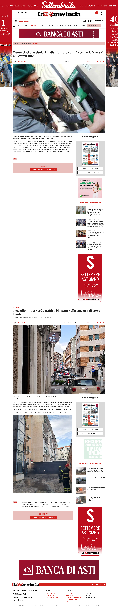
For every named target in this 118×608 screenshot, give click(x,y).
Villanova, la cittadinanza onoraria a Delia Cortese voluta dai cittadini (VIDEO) (95, 234)
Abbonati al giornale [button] (89, 172)
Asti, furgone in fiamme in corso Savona (96, 488)
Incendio (46, 504)
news (22, 158)
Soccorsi (55, 506)
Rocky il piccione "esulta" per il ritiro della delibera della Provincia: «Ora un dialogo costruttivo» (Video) (95, 212)
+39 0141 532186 (51, 593)
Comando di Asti (41, 502)
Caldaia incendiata (28, 504)
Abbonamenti (99, 20)
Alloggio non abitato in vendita (32, 506)
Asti (67, 506)
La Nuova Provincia (25, 43)
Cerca (96, 12)
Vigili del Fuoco (26, 502)
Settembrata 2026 (23, 21)
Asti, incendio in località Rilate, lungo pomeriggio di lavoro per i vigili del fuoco (95, 470)
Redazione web (22, 61)
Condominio (62, 504)
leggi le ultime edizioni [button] (89, 169)
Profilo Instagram (19, 12)
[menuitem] (23, 25)
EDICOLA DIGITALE (89, 21)
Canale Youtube (23, 12)
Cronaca (37, 44)
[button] (101, 13)
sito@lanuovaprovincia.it (51, 599)
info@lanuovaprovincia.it (51, 595)
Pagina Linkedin (27, 12)
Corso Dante (65, 502)
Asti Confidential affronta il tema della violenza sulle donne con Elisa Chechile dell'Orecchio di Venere (95, 246)
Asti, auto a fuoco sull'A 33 (96, 478)
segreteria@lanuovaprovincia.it (52, 597)
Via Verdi (53, 502)
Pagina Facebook (16, 12)
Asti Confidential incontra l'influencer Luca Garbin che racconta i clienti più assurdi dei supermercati (96, 224)
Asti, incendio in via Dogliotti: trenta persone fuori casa (95, 498)
